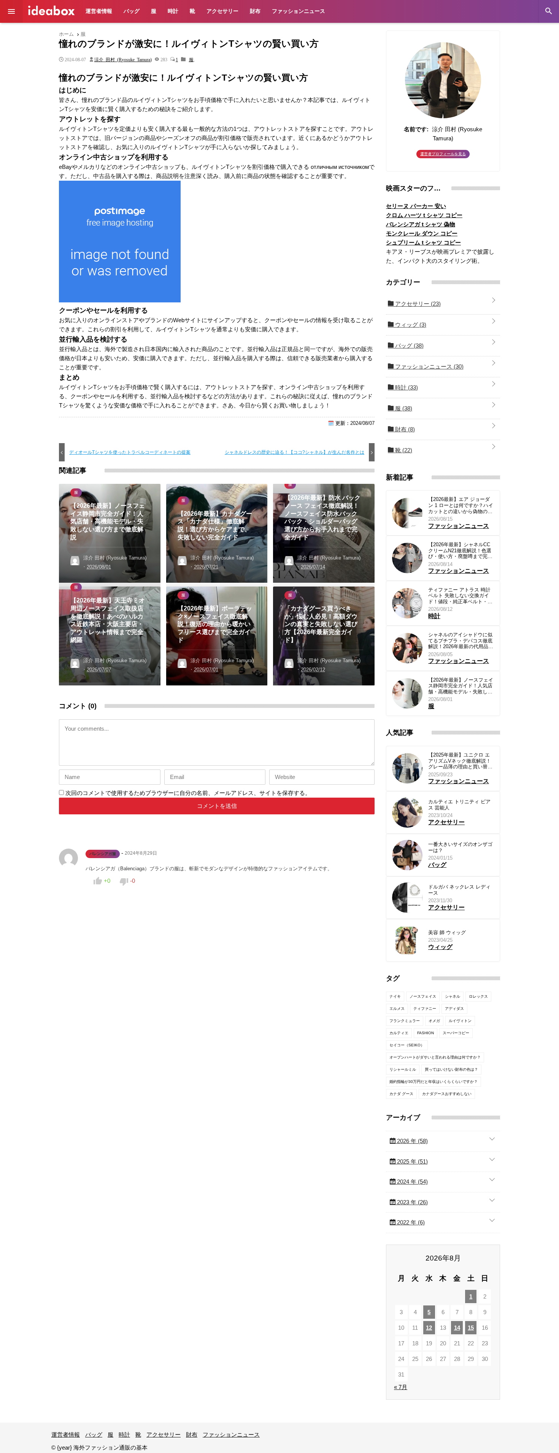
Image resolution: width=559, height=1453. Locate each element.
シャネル (452, 996)
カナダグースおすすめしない (447, 1094)
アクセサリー (222, 11)
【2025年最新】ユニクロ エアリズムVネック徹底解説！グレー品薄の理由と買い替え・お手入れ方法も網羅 (459, 761)
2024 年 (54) (411, 1181)
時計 (173, 11)
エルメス (397, 1008)
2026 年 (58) (411, 1141)
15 (471, 1327)
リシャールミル (402, 1069)
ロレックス (478, 996)
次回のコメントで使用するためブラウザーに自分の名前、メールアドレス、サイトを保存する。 (188, 793)
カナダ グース (401, 1094)
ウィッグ (410, 324)
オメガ (434, 1021)
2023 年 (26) (411, 1202)
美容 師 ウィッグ (447, 932)
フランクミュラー (404, 1021)
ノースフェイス (423, 996)
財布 (255, 11)
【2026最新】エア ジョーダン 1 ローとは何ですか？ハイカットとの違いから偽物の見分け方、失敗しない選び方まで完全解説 (460, 505)
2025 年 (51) (411, 1161)
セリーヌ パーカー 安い (416, 206)
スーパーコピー (456, 1033)
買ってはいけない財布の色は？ (451, 1069)
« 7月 (400, 1387)
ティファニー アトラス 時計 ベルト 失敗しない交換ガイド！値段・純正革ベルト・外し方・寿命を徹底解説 (460, 596)
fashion (425, 1033)
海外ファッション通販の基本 (51, 10)
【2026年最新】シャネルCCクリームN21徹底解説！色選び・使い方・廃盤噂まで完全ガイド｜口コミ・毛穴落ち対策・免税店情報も (460, 551)
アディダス (454, 1008)
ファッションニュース (298, 11)
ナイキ (395, 996)
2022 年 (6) (410, 1222)
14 (457, 1327)
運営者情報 (99, 11)
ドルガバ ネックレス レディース (459, 890)
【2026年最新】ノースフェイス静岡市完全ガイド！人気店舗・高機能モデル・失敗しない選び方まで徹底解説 (460, 686)
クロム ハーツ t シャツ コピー (424, 215)
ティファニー (424, 1008)
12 (429, 1327)
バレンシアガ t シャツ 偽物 (420, 224)
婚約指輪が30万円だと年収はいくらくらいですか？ (433, 1081)
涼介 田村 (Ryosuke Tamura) (123, 59)
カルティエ (398, 1033)
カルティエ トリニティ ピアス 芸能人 (459, 805)
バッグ (132, 11)
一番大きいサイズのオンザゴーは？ (460, 847)
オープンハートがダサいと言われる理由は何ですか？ (435, 1057)
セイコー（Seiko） (406, 1045)
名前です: (416, 129)
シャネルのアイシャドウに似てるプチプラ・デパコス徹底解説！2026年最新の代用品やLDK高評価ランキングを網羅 (460, 641)
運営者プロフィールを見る (443, 154)
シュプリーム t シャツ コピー (423, 242)
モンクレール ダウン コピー (421, 233)
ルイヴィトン (460, 1021)
